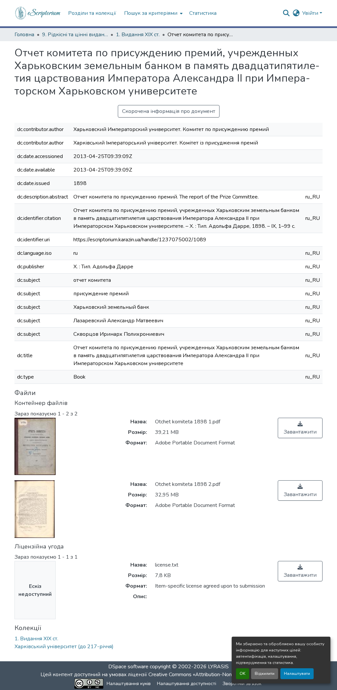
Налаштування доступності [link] (186, 683)
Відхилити (264, 674)
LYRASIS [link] (218, 666)
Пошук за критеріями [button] (150, 13)
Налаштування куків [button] (129, 683)
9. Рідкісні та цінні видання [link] (75, 34)
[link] (300, 428)
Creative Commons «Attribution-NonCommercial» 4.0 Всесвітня (222, 674)
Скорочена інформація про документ (168, 111)
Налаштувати (297, 674)
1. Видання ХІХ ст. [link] (138, 34)
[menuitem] (153, 13)
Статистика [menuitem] (203, 13)
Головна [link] (24, 34)
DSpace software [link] (128, 666)
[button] (38, 13)
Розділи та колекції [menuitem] (92, 13)
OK (243, 674)
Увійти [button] (311, 13)
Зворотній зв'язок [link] (241, 683)
